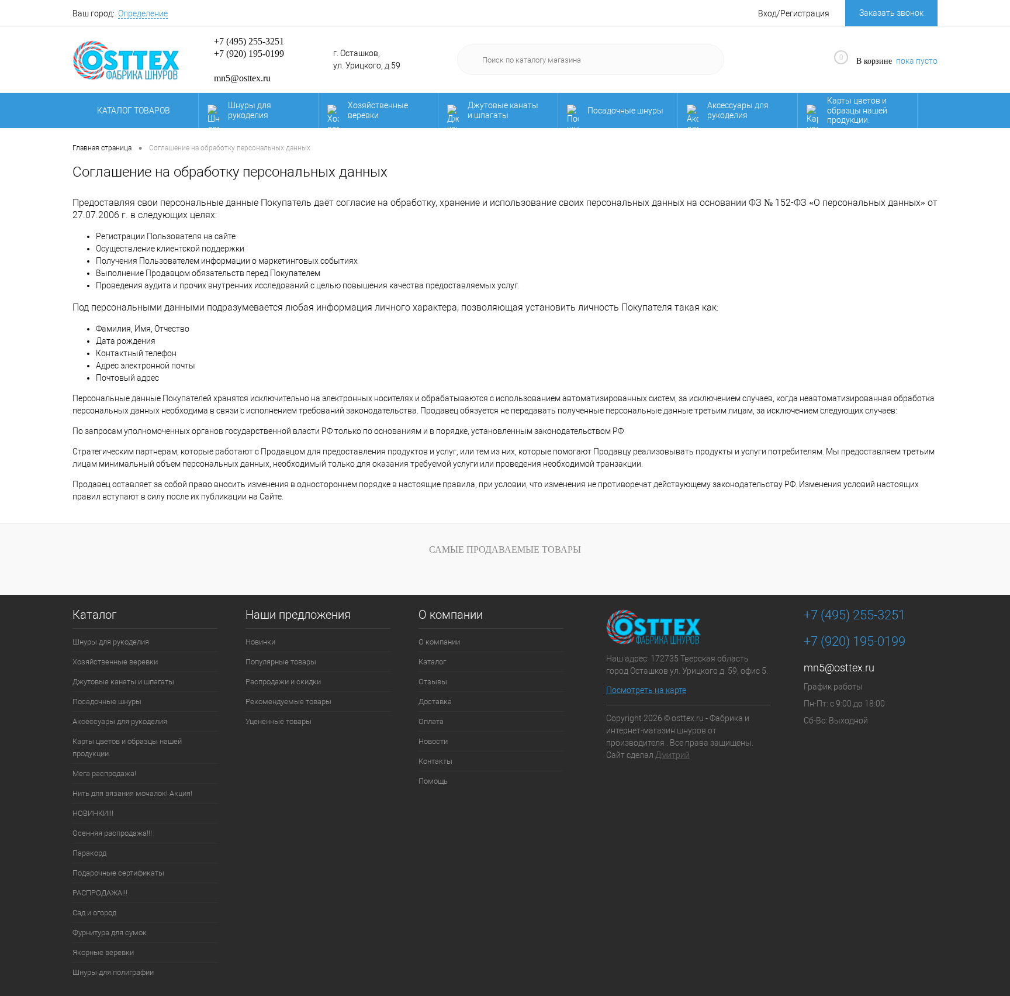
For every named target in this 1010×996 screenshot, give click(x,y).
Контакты (435, 761)
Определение (143, 13)
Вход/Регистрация (793, 13)
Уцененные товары (278, 721)
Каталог (94, 615)
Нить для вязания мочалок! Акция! (132, 793)
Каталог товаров (134, 110)
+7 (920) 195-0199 (249, 53)
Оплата (431, 721)
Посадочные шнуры (625, 110)
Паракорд (89, 853)
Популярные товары (280, 661)
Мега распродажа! (104, 773)
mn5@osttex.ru (839, 667)
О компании (450, 615)
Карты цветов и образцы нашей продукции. (857, 110)
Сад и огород (94, 912)
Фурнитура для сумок (109, 932)
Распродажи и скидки (283, 681)
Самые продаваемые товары (505, 549)
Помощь (433, 781)
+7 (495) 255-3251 (249, 41)
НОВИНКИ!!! (92, 813)
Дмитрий (672, 755)
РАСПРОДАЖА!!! (99, 892)
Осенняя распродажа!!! (112, 833)
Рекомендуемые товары (288, 701)
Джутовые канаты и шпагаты (503, 110)
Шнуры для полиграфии (113, 972)
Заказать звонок (891, 13)
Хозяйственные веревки (378, 110)
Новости (433, 741)
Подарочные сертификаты (118, 873)
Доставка (435, 701)
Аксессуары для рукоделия (738, 110)
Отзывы (432, 681)
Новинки (260, 641)
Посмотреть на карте (646, 690)
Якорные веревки (103, 952)
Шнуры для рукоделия (249, 110)
